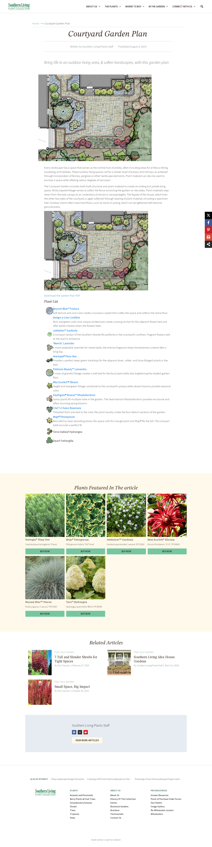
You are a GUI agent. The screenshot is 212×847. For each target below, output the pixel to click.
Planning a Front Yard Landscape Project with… (158, 779)
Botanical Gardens (119, 806)
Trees (72, 810)
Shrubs (73, 806)
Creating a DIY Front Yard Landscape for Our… (109, 779)
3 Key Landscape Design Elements (67, 779)
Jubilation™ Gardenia (120, 539)
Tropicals (74, 813)
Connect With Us (182, 6)
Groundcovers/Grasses (81, 802)
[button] (202, 6)
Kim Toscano (64, 665)
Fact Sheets (156, 802)
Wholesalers (157, 813)
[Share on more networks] (208, 244)
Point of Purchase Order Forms (166, 798)
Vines (72, 817)
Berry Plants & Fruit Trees (82, 798)
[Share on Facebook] (208, 222)
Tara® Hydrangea (76, 602)
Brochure (114, 810)
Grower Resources (159, 795)
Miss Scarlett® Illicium (161, 539)
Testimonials (116, 813)
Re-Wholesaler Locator (162, 810)
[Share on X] (208, 215)
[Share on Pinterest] (208, 229)
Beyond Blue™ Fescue (38, 602)
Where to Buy (133, 6)
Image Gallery (158, 806)
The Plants (111, 6)
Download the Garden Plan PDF (62, 295)
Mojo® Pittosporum (77, 539)
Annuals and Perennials (81, 795)
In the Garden (157, 6)
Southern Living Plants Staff (149, 665)
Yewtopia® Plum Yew (37, 539)
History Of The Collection (123, 798)
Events (113, 802)
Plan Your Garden (64, 652)
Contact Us (115, 817)
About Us (91, 6)
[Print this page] (208, 237)
